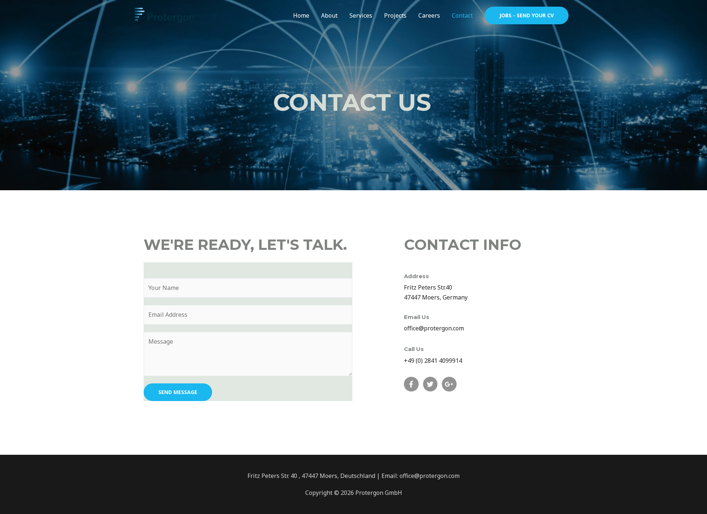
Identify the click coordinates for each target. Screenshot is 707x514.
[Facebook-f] (411, 384)
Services (360, 15)
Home (301, 15)
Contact (462, 15)
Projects (395, 15)
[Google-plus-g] (449, 384)
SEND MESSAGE (177, 392)
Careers (429, 15)
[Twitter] (430, 384)
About (329, 15)
